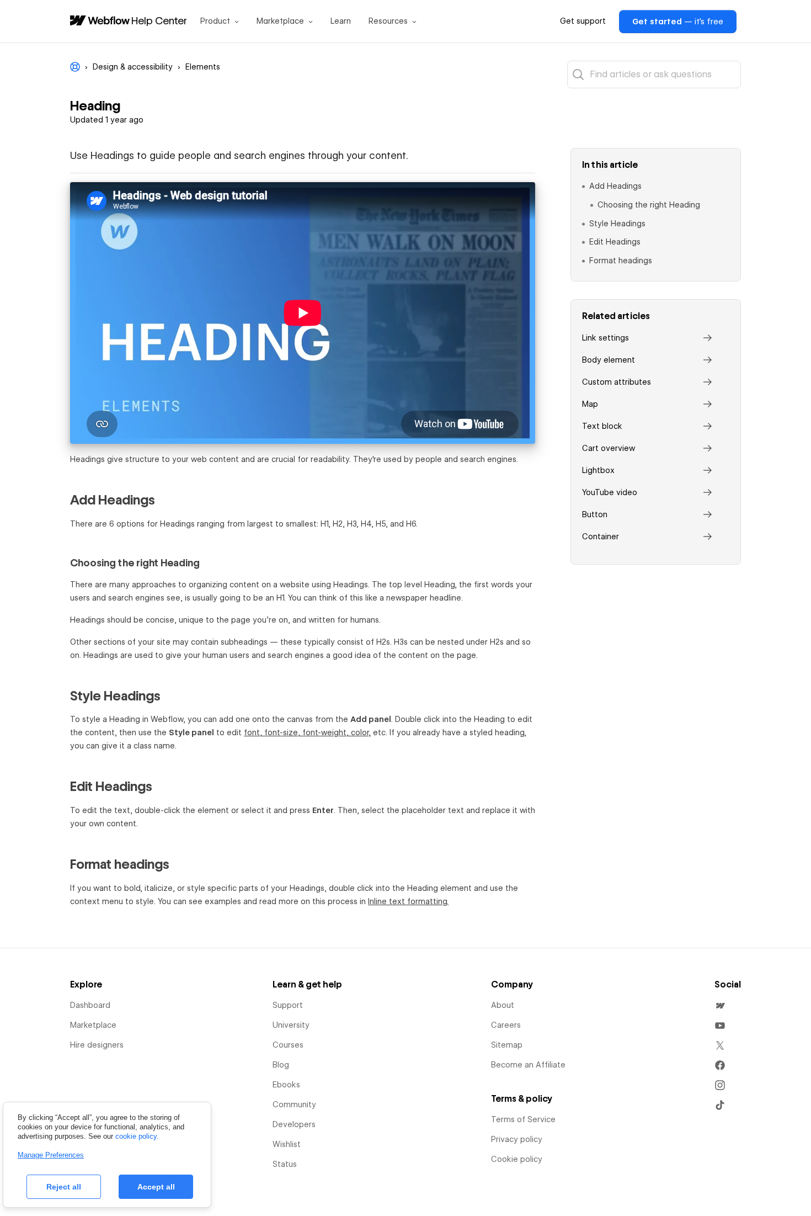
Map (590, 404)
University (291, 1025)
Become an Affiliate (528, 1064)
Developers (294, 1124)
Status (285, 1164)
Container (600, 536)
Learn (340, 21)
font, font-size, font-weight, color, (307, 732)
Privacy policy (516, 1139)
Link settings (605, 337)
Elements (202, 66)
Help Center (159, 20)
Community (294, 1104)
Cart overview (608, 448)
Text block (602, 426)
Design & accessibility (133, 66)
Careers (506, 1025)
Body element (608, 359)
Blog (281, 1064)
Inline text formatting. (408, 901)
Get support (583, 21)
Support (288, 1005)
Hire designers (97, 1044)
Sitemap (506, 1044)
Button (594, 514)
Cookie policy (516, 1159)
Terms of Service (523, 1119)
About (502, 1005)
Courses (288, 1044)
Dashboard (90, 1005)
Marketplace (93, 1025)
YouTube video (609, 492)
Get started (677, 21)
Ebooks (286, 1084)
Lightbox (598, 470)
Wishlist (287, 1144)
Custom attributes (616, 382)
